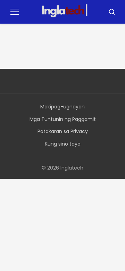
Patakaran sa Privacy (63, 131)
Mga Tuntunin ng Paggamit (63, 119)
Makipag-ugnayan (62, 106)
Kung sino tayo (63, 143)
